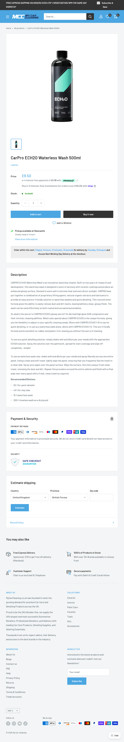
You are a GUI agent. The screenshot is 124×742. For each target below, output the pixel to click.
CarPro (14, 165)
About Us (10, 654)
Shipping (10, 687)
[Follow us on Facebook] (8, 723)
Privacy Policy (13, 678)
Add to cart (35, 214)
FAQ (8, 668)
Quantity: (15, 203)
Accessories (73, 626)
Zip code (94, 490)
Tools (70, 616)
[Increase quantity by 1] (41, 203)
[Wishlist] (107, 16)
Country (15, 490)
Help (8, 673)
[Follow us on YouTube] (20, 723)
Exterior (71, 597)
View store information (26, 239)
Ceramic (71, 612)
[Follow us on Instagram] (14, 723)
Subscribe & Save (107, 5)
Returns (10, 682)
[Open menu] (7, 17)
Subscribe (77, 681)
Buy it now (88, 214)
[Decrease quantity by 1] (25, 203)
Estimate (19, 507)
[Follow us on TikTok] (25, 723)
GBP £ (10, 710)
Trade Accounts (14, 696)
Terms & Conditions (15, 692)
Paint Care (72, 607)
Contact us (11, 663)
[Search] (90, 16)
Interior (71, 602)
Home (8, 28)
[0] (115, 16)
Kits (69, 621)
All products (19, 28)
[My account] (101, 16)
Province (54, 490)
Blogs (8, 659)
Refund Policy (17, 522)
